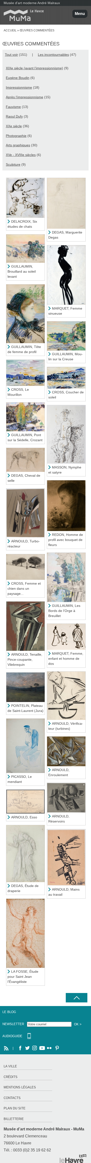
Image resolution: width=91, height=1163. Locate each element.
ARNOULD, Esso (24, 817)
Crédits (10, 1077)
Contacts (12, 1098)
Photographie (16, 136)
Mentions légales (20, 1087)
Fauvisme (13, 107)
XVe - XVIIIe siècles (21, 155)
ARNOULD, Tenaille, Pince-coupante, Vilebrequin (25, 659)
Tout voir (11, 55)
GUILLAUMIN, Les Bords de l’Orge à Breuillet (64, 611)
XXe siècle (14, 126)
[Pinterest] (56, 1048)
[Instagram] (34, 1048)
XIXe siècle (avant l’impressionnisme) (34, 68)
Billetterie (14, 1119)
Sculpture (13, 164)
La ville (10, 1066)
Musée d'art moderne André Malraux (32, 3)
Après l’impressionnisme (24, 97)
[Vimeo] (42, 1048)
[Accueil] (22, 15)
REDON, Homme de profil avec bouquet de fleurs (65, 540)
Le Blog (9, 1012)
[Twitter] (27, 1048)
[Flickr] (49, 1048)
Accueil (10, 30)
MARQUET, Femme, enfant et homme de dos (65, 659)
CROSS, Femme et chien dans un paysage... (24, 589)
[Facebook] (20, 1048)
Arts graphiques (18, 145)
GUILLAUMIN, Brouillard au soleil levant (22, 271)
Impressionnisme (19, 87)
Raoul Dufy (14, 116)
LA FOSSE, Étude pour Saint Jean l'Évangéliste (23, 977)
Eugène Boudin (17, 78)
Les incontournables (53, 55)
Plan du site (14, 1108)
